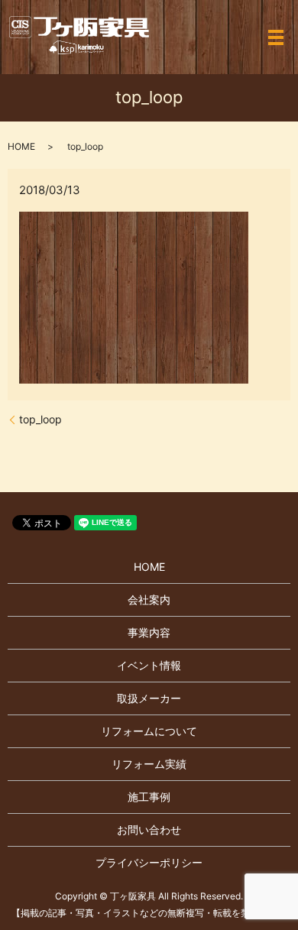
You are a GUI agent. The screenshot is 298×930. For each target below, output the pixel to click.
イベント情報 (149, 665)
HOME (21, 146)
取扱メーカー (149, 698)
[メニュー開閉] (275, 37)
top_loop (40, 419)
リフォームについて (149, 730)
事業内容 (149, 632)
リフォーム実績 (149, 763)
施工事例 (149, 796)
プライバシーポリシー (149, 862)
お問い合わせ (149, 829)
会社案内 (149, 599)
